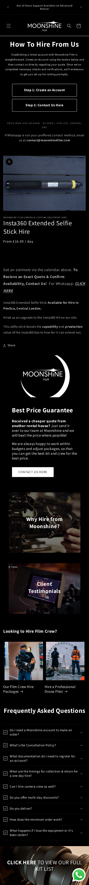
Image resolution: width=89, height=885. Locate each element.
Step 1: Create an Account (44, 90)
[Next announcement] (81, 7)
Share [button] (12, 345)
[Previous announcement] (8, 7)
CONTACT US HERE (32, 472)
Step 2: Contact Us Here (44, 105)
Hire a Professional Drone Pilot (60, 689)
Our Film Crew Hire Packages (18, 689)
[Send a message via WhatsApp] (79, 875)
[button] (8, 26)
